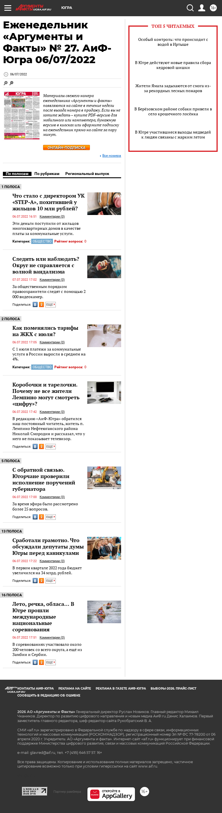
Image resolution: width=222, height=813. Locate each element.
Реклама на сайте (74, 688)
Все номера (111, 156)
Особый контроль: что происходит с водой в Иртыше (173, 42)
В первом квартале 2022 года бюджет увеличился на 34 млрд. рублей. (47, 570)
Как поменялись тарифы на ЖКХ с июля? (45, 331)
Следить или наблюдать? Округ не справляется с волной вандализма (45, 265)
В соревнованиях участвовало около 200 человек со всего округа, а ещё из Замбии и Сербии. (47, 649)
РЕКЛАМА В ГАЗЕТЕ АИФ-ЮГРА (121, 688)
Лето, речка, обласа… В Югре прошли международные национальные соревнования (43, 616)
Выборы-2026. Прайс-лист (173, 688)
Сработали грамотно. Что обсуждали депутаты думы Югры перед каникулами (48, 546)
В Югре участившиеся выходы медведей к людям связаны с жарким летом (173, 134)
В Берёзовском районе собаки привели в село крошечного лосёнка (173, 111)
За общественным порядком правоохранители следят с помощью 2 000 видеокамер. (49, 291)
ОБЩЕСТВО (42, 241)
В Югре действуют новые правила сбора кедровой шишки (173, 65)
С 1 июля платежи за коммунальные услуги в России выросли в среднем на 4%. (49, 354)
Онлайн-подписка (67, 147)
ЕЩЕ (50, 305)
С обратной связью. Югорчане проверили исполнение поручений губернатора (43, 479)
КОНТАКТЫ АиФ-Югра (35, 688)
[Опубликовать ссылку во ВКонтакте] (35, 304)
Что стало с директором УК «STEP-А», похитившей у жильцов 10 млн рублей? (48, 202)
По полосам (17, 173)
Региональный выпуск (87, 173)
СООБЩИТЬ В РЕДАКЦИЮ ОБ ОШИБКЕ (48, 695)
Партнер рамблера (67, 791)
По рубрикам (47, 173)
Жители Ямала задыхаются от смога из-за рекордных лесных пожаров (173, 88)
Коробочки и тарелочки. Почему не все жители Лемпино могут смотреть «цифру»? (45, 394)
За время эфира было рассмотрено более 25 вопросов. (45, 506)
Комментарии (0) (52, 216)
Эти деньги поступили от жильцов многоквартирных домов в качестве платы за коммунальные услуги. (46, 228)
